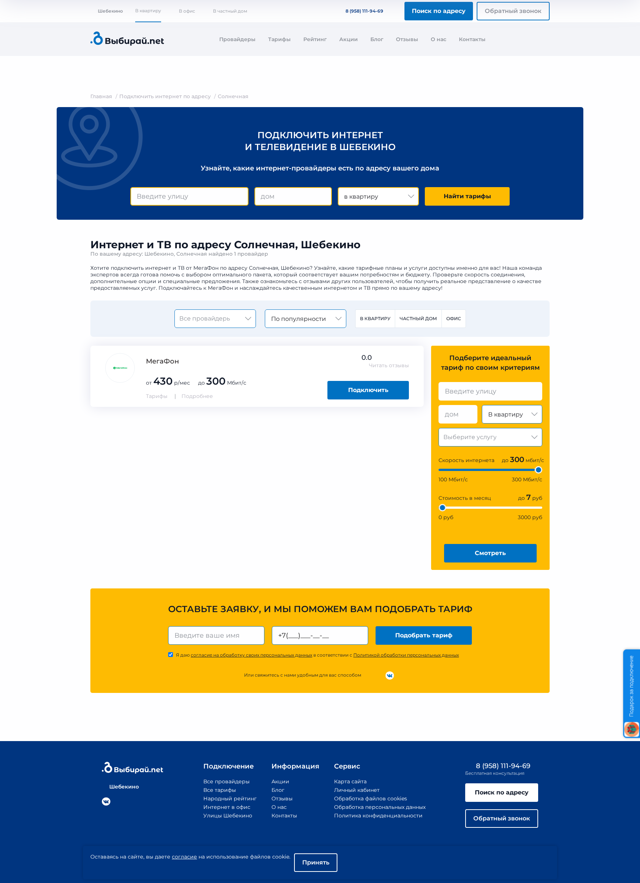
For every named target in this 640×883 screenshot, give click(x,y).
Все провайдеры (226, 781)
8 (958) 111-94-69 (364, 11)
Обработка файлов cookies (370, 798)
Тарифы (279, 39)
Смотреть (490, 553)
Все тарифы (219, 790)
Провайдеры (237, 39)
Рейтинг (315, 39)
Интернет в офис (226, 807)
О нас (438, 39)
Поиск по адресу (439, 10)
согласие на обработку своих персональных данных (251, 655)
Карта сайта (350, 781)
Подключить (368, 390)
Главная (101, 96)
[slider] (538, 470)
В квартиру (148, 10)
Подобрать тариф (424, 635)
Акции (348, 39)
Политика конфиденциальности (378, 815)
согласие (184, 856)
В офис (187, 11)
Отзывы (407, 39)
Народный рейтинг (230, 798)
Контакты (472, 39)
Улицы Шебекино (227, 815)
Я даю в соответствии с (317, 655)
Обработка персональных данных (380, 807)
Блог (376, 39)
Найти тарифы (467, 196)
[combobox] (189, 196)
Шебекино (110, 11)
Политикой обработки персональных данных (406, 655)
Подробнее (197, 396)
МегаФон (162, 361)
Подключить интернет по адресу (165, 96)
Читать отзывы (389, 365)
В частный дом (230, 11)
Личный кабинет (357, 790)
